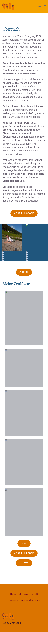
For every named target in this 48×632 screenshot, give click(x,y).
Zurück (24, 272)
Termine (24, 563)
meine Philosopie (24, 553)
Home (24, 543)
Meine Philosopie (24, 213)
